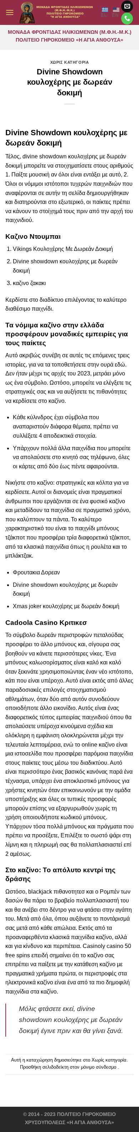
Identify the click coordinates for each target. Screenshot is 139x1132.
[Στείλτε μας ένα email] (127, 6)
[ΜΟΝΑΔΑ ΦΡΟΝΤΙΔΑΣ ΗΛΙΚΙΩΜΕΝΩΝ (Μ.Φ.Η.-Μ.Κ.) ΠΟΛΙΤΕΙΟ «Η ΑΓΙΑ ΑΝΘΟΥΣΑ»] (57, 12)
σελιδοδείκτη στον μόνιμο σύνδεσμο (79, 1067)
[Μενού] (9, 12)
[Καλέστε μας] (127, 18)
